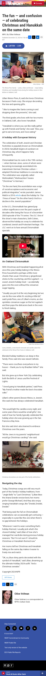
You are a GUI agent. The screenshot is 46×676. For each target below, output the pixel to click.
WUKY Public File (10, 643)
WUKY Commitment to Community (16, 638)
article (18, 195)
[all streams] (43, 673)
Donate (39, 3)
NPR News (8, 577)
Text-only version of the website (15, 647)
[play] (3, 673)
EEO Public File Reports (12, 652)
